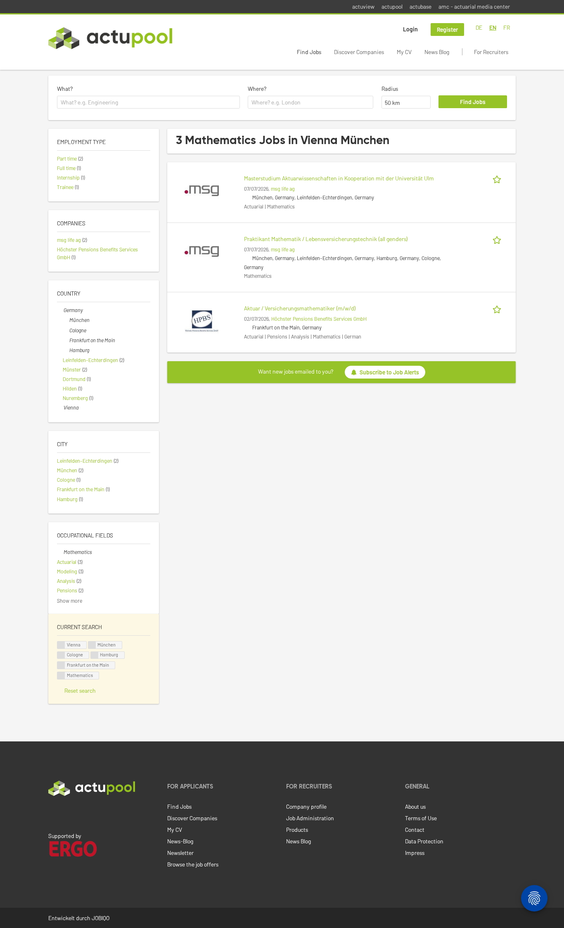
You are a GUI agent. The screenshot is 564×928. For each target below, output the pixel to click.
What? (65, 88)
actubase (420, 6)
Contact (414, 829)
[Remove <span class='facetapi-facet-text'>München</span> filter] (92, 645)
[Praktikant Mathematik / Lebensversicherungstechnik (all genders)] (202, 250)
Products (297, 829)
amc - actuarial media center (474, 6)
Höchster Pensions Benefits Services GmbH (319, 318)
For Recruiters (491, 51)
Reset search (80, 690)
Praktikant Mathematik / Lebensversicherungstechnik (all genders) (326, 238)
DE (479, 27)
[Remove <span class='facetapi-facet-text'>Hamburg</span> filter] (94, 655)
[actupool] (110, 38)
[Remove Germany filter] (60, 310)
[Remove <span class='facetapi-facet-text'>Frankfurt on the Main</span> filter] (61, 665)
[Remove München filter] (66, 320)
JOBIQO (100, 917)
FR (506, 27)
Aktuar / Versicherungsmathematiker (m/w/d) (300, 308)
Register (447, 29)
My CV (404, 51)
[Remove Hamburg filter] (66, 350)
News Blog (436, 51)
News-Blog (180, 841)
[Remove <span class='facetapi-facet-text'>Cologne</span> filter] (61, 655)
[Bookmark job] (498, 178)
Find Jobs (309, 51)
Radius (390, 88)
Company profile (306, 806)
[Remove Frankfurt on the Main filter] (66, 340)
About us (415, 806)
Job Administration (310, 817)
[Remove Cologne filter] (66, 330)
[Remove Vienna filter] (60, 407)
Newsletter (180, 852)
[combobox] (148, 102)
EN (492, 27)
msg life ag (283, 188)
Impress (414, 852)
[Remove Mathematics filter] (60, 552)
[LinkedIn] (52, 813)
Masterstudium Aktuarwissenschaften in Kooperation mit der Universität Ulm (339, 178)
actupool (392, 6)
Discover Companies (359, 51)
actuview (363, 6)
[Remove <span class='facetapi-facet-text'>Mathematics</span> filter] (61, 675)
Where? (257, 88)
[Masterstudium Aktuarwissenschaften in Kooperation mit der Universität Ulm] (202, 190)
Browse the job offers (192, 864)
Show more (69, 600)
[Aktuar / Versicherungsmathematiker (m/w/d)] (202, 320)
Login (410, 29)
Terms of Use (421, 817)
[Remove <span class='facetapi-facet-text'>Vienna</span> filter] (61, 645)
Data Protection (424, 841)
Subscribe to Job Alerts (389, 372)
